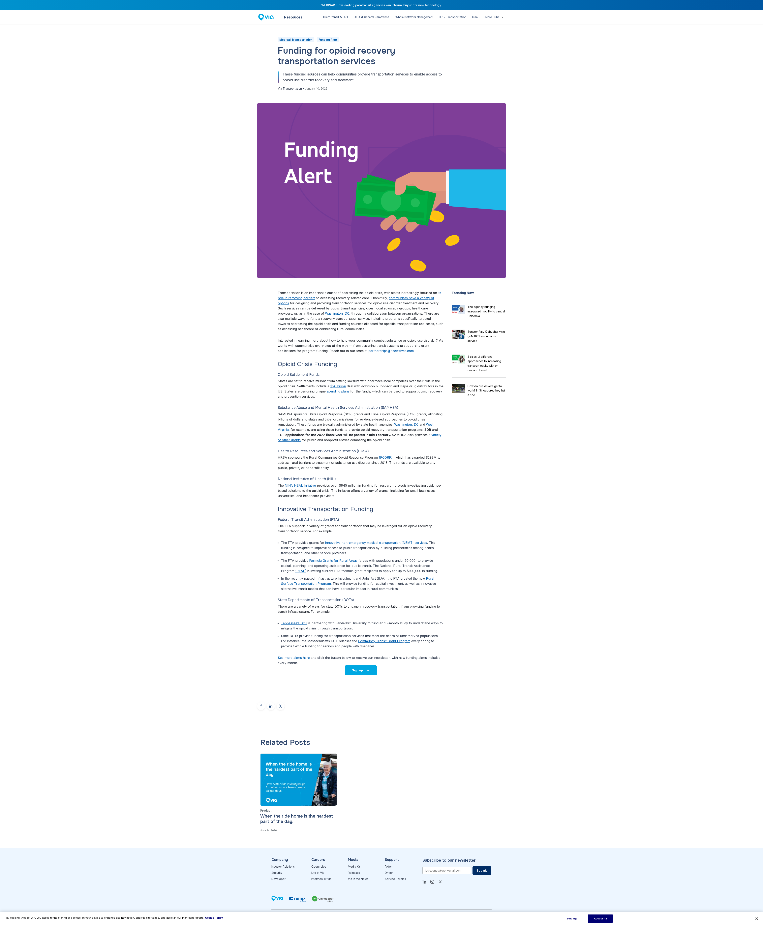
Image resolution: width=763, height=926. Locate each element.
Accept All (600, 918)
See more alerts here (294, 658)
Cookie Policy (214, 917)
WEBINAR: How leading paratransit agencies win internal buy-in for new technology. (381, 5)
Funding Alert (328, 39)
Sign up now (361, 670)
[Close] (756, 918)
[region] (381, 919)
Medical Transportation (296, 39)
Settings (571, 918)
